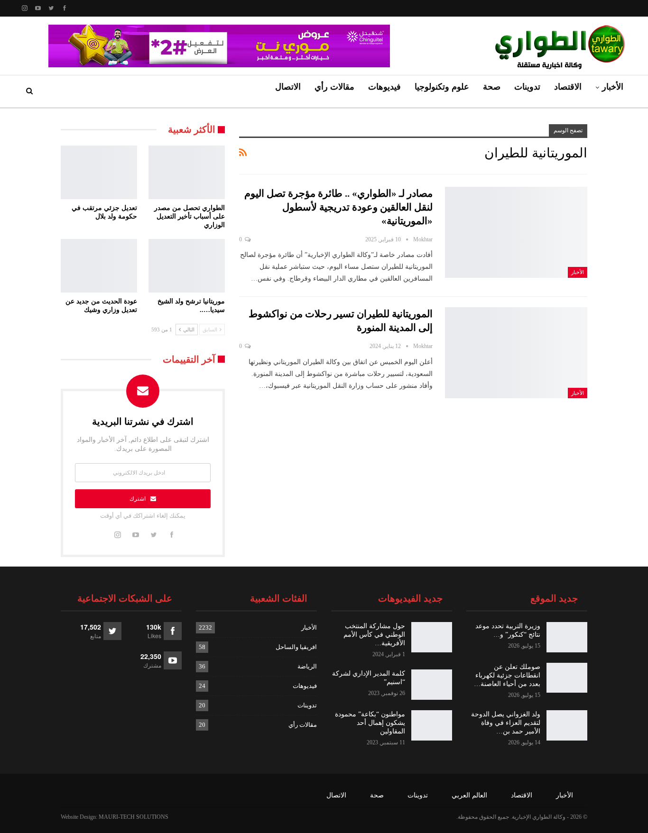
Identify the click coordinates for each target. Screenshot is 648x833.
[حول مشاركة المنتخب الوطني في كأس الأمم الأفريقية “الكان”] (431, 637)
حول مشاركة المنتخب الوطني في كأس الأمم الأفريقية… (374, 634)
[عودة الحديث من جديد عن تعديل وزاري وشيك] (99, 266)
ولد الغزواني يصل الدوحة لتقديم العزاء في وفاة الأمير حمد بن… (505, 723)
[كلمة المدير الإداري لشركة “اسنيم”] (431, 684)
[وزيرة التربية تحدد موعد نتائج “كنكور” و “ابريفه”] (566, 637)
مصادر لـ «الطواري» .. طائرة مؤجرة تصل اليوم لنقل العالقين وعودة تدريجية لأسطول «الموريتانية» (338, 207)
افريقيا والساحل (296, 646)
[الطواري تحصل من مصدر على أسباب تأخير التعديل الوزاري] (186, 172)
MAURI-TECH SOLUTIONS (133, 817)
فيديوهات (384, 87)
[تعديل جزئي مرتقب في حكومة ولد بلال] (99, 172)
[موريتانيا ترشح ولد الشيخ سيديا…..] (186, 266)
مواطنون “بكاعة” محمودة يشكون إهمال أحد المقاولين (370, 723)
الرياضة (307, 666)
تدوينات (527, 87)
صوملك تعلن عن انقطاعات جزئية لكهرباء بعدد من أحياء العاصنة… (507, 675)
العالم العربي (469, 795)
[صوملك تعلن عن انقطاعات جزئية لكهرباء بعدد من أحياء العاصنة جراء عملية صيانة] (566, 678)
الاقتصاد (568, 87)
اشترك (138, 498)
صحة (491, 87)
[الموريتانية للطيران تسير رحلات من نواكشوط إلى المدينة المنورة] (516, 352)
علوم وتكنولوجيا (442, 87)
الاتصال (288, 87)
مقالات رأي (334, 87)
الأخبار (612, 87)
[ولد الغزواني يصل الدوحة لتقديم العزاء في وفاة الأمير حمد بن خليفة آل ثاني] (566, 725)
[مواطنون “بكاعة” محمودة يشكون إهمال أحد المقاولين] (431, 725)
